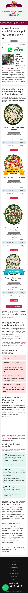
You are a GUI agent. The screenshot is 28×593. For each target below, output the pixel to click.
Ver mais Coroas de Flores (14, 306)
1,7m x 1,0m (10, 292)
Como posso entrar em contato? (12, 375)
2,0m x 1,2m (10, 296)
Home (14, 561)
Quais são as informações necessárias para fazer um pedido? (13, 379)
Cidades (14, 570)
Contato (14, 579)
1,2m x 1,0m (10, 142)
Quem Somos (14, 576)
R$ (22, 139)
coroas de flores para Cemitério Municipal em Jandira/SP (13, 437)
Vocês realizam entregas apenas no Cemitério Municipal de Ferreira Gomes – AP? (13, 369)
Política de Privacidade (14, 573)
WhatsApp (19, 331)
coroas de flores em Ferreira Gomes (14, 342)
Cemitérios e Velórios (14, 567)
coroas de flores (6, 69)
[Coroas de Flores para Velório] (14, 4)
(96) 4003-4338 (20, 12)
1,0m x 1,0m (10, 139)
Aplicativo (14, 564)
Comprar (15, 150)
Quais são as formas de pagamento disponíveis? (13, 357)
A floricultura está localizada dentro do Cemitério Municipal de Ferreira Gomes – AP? (13, 389)
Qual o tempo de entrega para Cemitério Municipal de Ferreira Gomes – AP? (14, 363)
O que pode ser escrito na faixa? (12, 384)
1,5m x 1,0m (10, 145)
